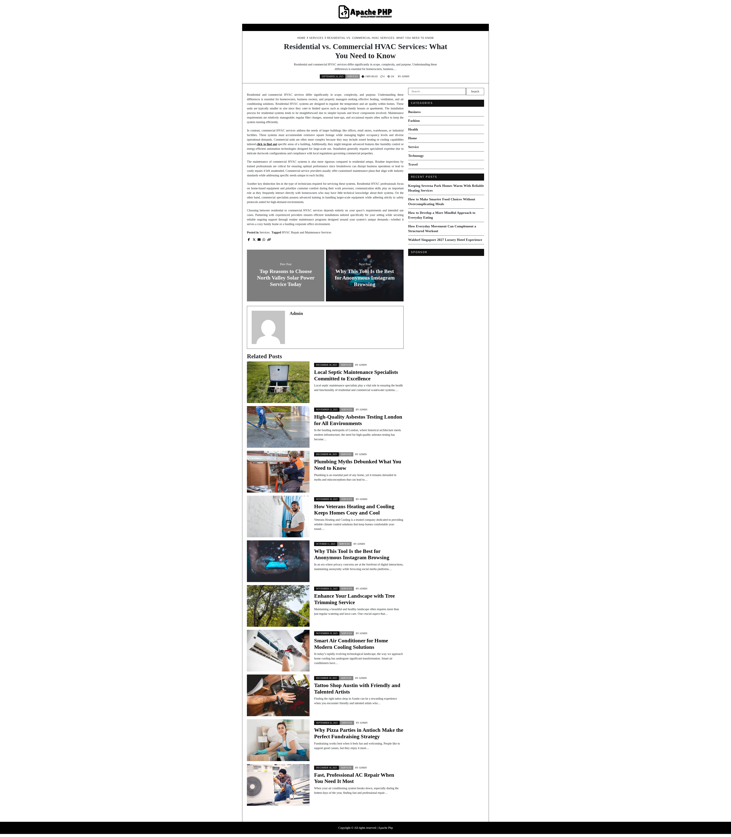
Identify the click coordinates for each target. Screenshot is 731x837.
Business (309, 27)
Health (347, 27)
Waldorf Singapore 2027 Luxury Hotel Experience (445, 240)
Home (363, 27)
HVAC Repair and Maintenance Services (306, 232)
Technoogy (402, 27)
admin (405, 76)
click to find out (267, 144)
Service (380, 27)
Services (352, 76)
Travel (424, 27)
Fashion (328, 27)
